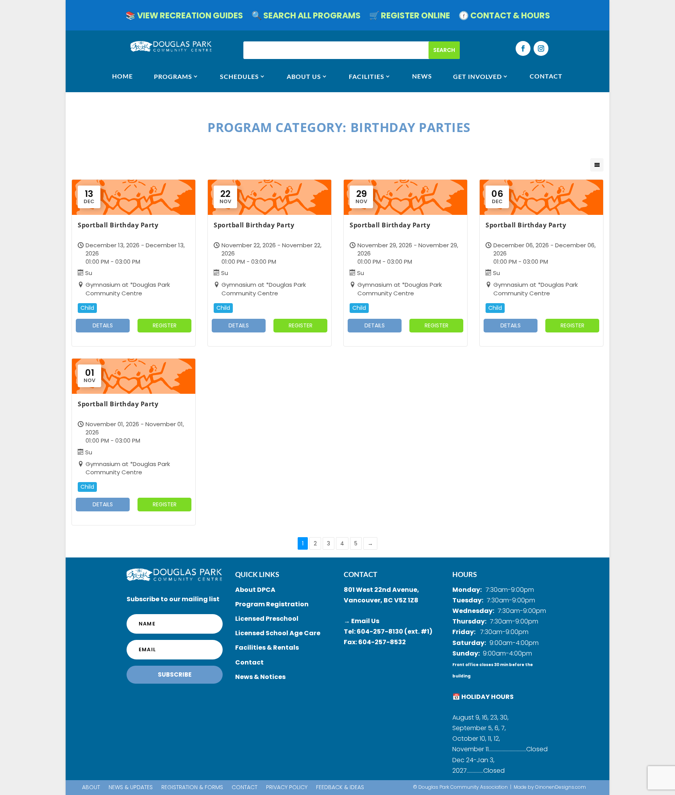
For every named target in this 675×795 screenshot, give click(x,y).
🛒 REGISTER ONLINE (409, 17)
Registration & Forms (192, 787)
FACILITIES (366, 76)
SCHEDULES (239, 76)
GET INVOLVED (477, 76)
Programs (173, 76)
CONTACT (546, 76)
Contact (244, 787)
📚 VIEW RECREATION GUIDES (184, 17)
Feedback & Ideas (340, 787)
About (91, 787)
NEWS (422, 76)
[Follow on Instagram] (541, 48)
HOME (122, 76)
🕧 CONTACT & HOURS (504, 17)
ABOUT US (304, 76)
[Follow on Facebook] (523, 48)
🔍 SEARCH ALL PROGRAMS (306, 17)
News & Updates (131, 787)
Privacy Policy (286, 787)
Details (103, 325)
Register (165, 325)
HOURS (464, 574)
